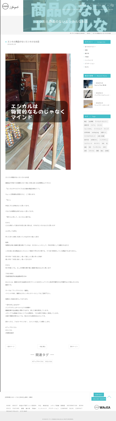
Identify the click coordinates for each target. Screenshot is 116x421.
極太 (102, 150)
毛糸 (103, 143)
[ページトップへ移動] (109, 396)
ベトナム (93, 125)
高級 (85, 147)
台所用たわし (94, 139)
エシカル (100, 125)
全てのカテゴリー (90, 47)
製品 (85, 121)
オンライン (97, 143)
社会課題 (91, 121)
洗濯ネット (103, 132)
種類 (97, 150)
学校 (90, 147)
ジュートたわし (88, 129)
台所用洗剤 (87, 132)
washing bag (95, 132)
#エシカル (48, 361)
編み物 (87, 53)
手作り (104, 147)
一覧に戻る (42, 346)
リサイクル (91, 150)
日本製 (107, 150)
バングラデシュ (103, 139)
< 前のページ (10, 346)
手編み (87, 57)
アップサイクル (97, 147)
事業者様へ (83, 5)
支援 (85, 150)
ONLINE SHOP (101, 5)
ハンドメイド (89, 60)
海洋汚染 (86, 139)
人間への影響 (101, 136)
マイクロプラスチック (89, 136)
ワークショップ (98, 129)
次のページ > (74, 346)
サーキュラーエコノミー (101, 121)
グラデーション (90, 63)
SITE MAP (23, 411)
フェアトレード (88, 143)
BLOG (87, 67)
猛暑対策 (86, 125)
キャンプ (106, 129)
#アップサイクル (38, 361)
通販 (86, 50)
